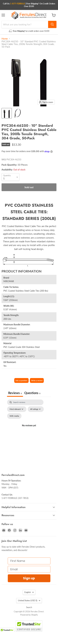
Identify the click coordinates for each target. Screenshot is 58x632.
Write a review (37, 380)
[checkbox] (14, 416)
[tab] (32, 393)
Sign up (29, 578)
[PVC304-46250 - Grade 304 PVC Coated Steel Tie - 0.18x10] (7, 113)
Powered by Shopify (29, 614)
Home (5, 38)
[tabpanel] (29, 429)
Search (29, 607)
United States (27, 600)
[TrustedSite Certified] (29, 626)
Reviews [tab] (15, 393)
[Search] (52, 24)
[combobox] (25, 24)
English (27, 592)
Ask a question (21, 380)
